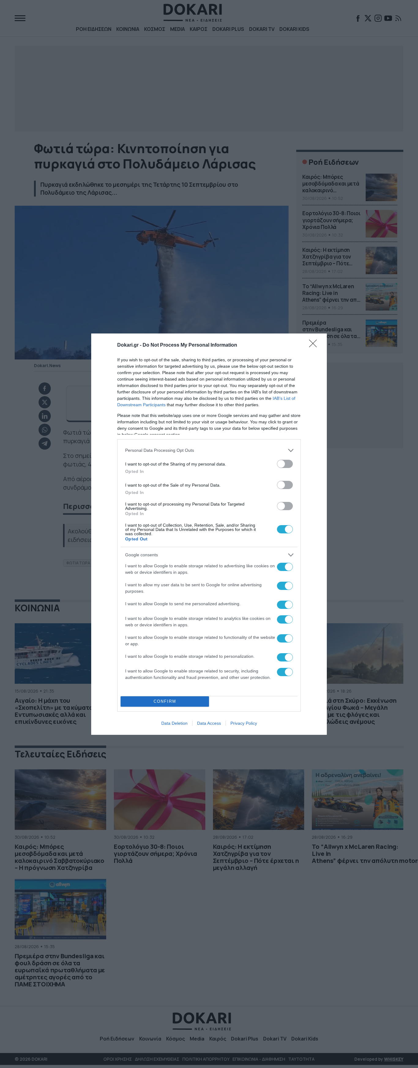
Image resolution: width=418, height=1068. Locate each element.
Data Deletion (174, 723)
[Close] (315, 345)
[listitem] (209, 450)
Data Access (209, 723)
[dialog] (209, 534)
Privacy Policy (243, 723)
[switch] (285, 464)
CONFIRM (165, 701)
